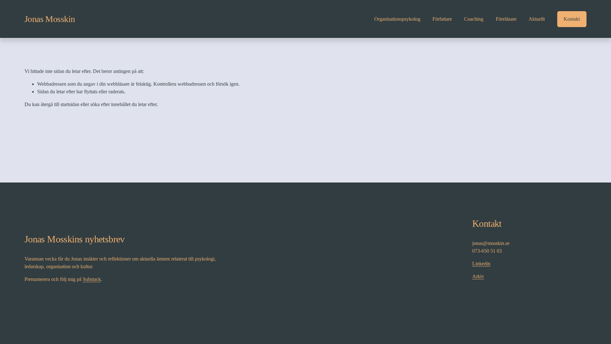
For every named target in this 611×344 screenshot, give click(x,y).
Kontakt (572, 19)
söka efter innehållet (110, 104)
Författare (442, 19)
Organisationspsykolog (397, 19)
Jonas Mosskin (50, 19)
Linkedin (481, 263)
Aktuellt (537, 19)
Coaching (473, 19)
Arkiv (478, 276)
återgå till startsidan (60, 104)
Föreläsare (506, 19)
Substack (92, 279)
